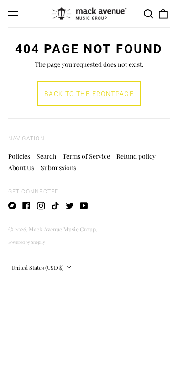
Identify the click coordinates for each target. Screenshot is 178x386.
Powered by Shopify (26, 242)
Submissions (58, 167)
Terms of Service (86, 156)
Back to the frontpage (89, 93)
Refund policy (136, 156)
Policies (19, 156)
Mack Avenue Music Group (62, 229)
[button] (148, 13)
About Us (21, 167)
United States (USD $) (38, 267)
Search (46, 156)
